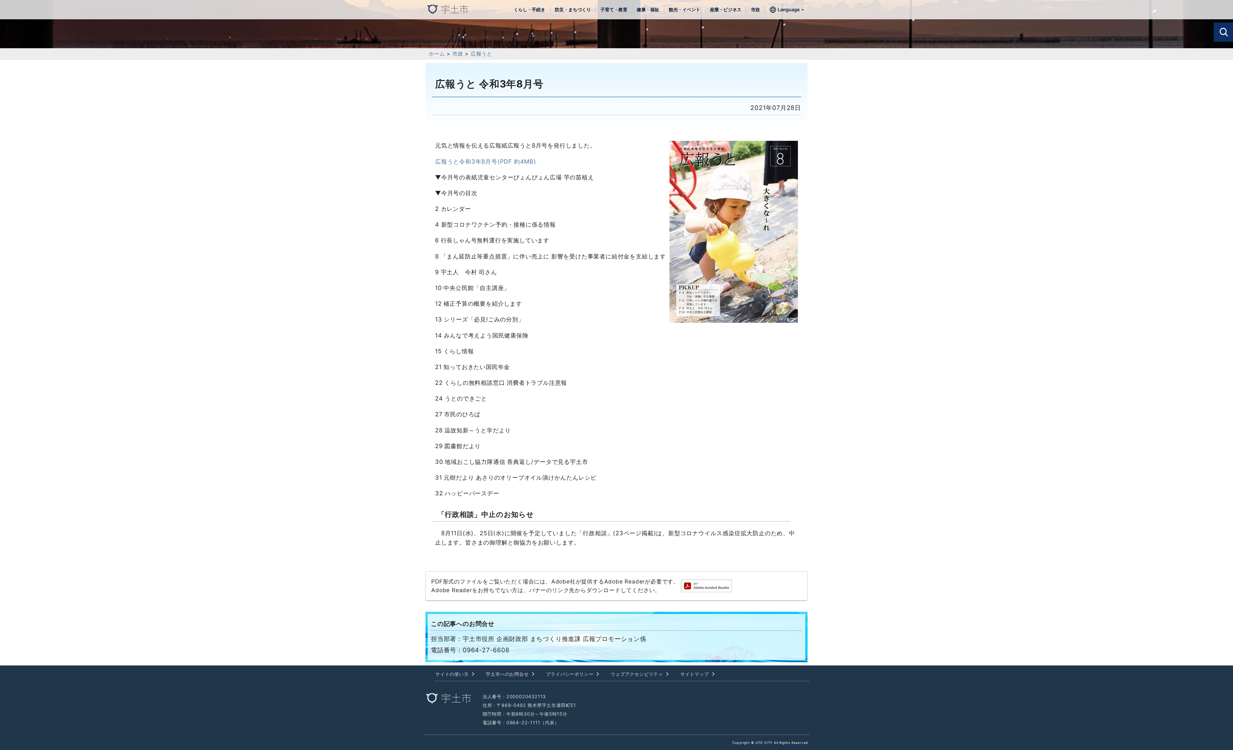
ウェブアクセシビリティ (637, 674)
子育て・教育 (613, 9)
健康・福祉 (648, 9)
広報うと (481, 53)
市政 (755, 9)
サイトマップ (694, 674)
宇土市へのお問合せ (507, 674)
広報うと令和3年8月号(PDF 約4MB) (485, 161)
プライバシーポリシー (569, 674)
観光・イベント (684, 9)
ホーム (437, 53)
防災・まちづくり (573, 9)
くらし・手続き (529, 9)
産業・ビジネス (725, 9)
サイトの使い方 (452, 674)
